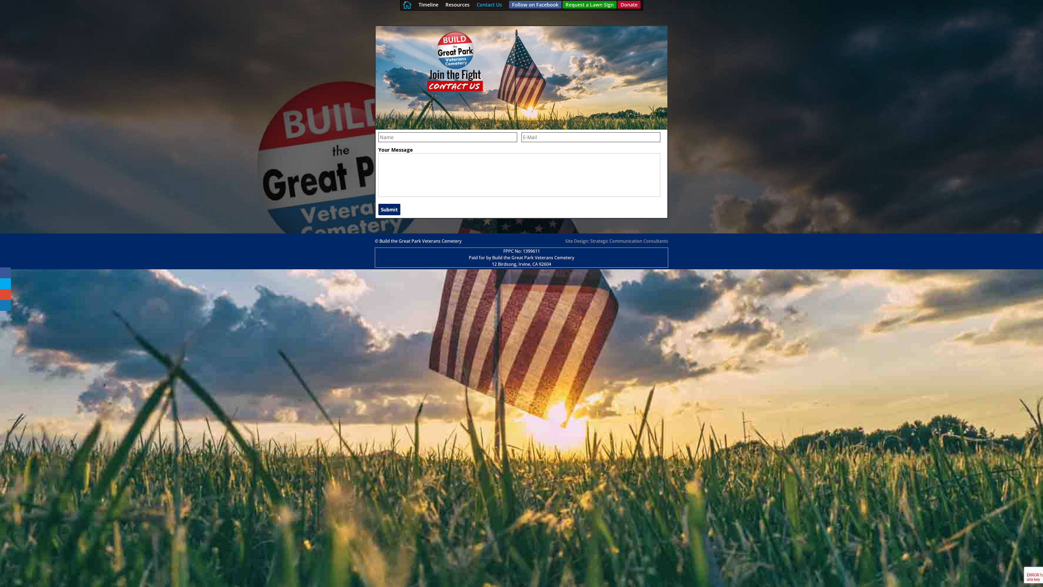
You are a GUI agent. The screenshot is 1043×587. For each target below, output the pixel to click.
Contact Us (489, 4)
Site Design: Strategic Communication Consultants (616, 241)
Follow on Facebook (535, 4)
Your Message (395, 150)
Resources (457, 4)
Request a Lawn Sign (590, 4)
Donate (629, 4)
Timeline (428, 4)
